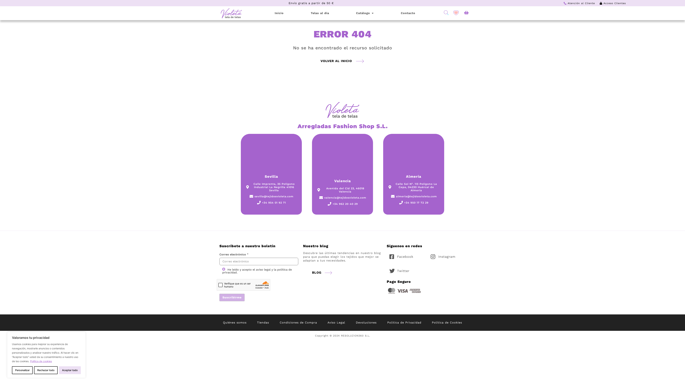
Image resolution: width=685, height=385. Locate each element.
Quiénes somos (235, 322)
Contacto (408, 13)
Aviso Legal (336, 322)
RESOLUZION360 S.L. (355, 335)
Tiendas (263, 322)
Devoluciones (366, 322)
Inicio (279, 13)
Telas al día (320, 13)
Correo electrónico (232, 254)
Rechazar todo (45, 370)
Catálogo (363, 13)
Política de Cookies (447, 322)
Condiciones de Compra (298, 322)
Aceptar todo (70, 370)
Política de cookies (41, 361)
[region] (46, 355)
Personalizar (22, 370)
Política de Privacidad (404, 322)
